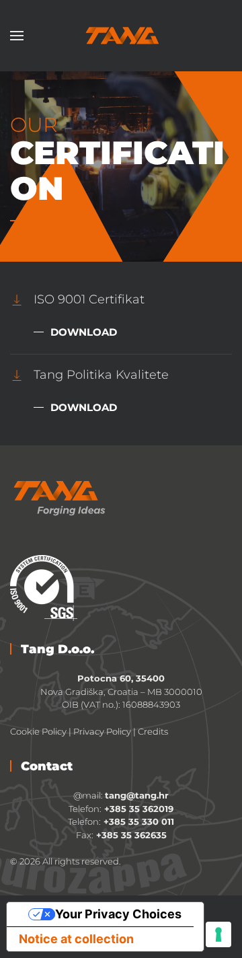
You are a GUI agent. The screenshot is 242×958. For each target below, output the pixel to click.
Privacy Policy (102, 731)
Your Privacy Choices (118, 914)
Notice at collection (76, 939)
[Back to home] (121, 35)
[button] (17, 35)
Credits (153, 731)
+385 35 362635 (131, 835)
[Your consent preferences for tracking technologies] (218, 934)
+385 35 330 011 (137, 821)
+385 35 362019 (138, 808)
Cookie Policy (38, 731)
